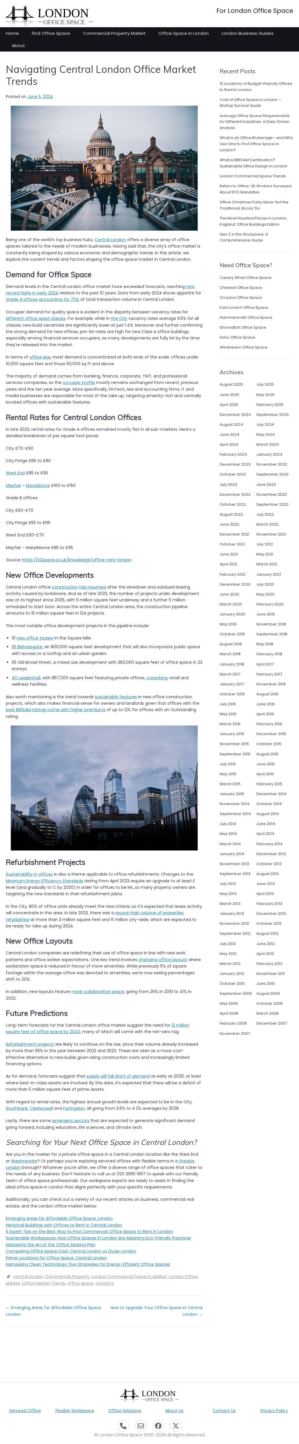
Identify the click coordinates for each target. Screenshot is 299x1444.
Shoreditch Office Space (243, 327)
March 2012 (230, 963)
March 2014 (230, 844)
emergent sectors (70, 1121)
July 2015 (228, 764)
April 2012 (265, 953)
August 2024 (231, 424)
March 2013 (230, 903)
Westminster (24, 1161)
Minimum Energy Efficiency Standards (44, 881)
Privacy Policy (274, 1411)
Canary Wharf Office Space (246, 277)
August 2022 (231, 514)
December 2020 (235, 584)
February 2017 (269, 674)
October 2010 (232, 983)
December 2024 (235, 414)
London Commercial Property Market (129, 1277)
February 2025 (270, 404)
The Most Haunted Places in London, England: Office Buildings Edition (253, 221)
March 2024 (267, 444)
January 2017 (232, 684)
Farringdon (74, 1108)
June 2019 (265, 614)
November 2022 (271, 494)
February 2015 (269, 784)
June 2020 (229, 594)
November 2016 (271, 684)
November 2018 (271, 624)
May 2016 (228, 714)
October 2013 (268, 864)
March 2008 (267, 1013)
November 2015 (234, 744)
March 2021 (266, 564)
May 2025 (265, 394)
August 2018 (231, 644)
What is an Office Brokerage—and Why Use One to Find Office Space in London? (256, 144)
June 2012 (265, 943)
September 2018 (271, 634)
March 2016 (230, 724)
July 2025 (265, 384)
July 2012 (228, 943)
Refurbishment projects (30, 1044)
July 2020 (265, 584)
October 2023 (233, 474)
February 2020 (270, 604)
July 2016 (228, 704)
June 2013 (265, 883)
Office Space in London (184, 33)
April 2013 (265, 893)
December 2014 (271, 794)
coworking (157, 678)
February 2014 (269, 844)
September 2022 (272, 504)
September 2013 (235, 874)
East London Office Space (244, 307)
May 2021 (264, 554)
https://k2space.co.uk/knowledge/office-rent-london (77, 560)
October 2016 (232, 694)
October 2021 (232, 544)
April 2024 (229, 444)
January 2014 (232, 854)
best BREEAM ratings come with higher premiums (55, 710)
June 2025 (229, 394)
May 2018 (264, 644)
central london (28, 1277)
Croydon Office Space (241, 297)
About (18, 45)
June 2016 (265, 704)
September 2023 (272, 474)
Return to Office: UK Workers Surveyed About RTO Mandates (255, 189)
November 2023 (271, 464)
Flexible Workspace (74, 1411)
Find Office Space (51, 33)
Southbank (17, 1108)
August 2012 (267, 933)
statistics (104, 1283)
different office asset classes (36, 318)
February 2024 (233, 454)
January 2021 (268, 574)
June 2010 (265, 983)
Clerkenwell (41, 1108)
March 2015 (230, 784)
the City (119, 318)
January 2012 (232, 973)
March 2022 (267, 524)
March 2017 (230, 674)
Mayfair (13, 485)
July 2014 (228, 823)
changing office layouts (162, 960)
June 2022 (229, 524)
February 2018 (269, 654)
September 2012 (235, 933)
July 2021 (264, 544)
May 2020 (265, 594)
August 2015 (267, 754)
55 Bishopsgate (27, 647)
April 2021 (228, 564)
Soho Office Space (237, 337)
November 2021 (271, 534)
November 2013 (234, 864)
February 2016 (269, 724)
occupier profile (79, 382)
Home (12, 33)
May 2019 (228, 624)
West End (15, 473)
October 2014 (269, 804)
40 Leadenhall (26, 678)
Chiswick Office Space (241, 287)
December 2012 (271, 913)
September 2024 (272, 414)
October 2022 (233, 504)
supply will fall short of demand (118, 1076)
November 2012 (234, 923)
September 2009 (236, 993)
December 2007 (271, 1023)
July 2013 (228, 883)
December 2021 (234, 534)
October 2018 (232, 634)
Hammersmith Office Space (246, 317)
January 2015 (232, 794)
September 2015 (235, 754)
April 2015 (265, 774)
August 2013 (267, 874)
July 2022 (265, 514)
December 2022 (235, 494)
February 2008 (233, 1023)
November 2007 (235, 1033)
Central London (110, 240)
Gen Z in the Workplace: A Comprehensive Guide (244, 237)
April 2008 (229, 1013)
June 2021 (229, 554)
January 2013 (232, 913)
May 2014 (228, 833)
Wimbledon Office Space (243, 347)
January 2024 (269, 454)
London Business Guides (248, 33)
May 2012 (228, 953)
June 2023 (266, 484)
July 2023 (228, 484)
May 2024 (265, 434)
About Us (174, 1411)
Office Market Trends (43, 1283)
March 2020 (231, 604)
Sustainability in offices (29, 874)
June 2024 (229, 434)
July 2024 (265, 424)
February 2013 (269, 903)
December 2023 (235, 464)
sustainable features (116, 697)
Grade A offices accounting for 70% (42, 299)
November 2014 (234, 804)
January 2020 (232, 614)
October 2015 (268, 744)
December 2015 (271, 734)
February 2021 (233, 574)
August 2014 (267, 814)
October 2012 (268, 923)
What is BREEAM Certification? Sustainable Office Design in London (253, 163)
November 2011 (270, 973)
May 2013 (228, 893)
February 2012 (269, 963)
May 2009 (229, 1003)
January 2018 (232, 664)
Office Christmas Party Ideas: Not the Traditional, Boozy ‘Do (254, 205)
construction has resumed (79, 587)
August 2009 (268, 993)
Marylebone (38, 485)
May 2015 (228, 774)
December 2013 (271, 854)
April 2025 (229, 404)
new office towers (35, 638)
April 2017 (265, 664)
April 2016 (265, 714)
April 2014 (265, 833)
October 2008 (269, 1003)
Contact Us (224, 1411)
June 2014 (265, 823)
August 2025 (231, 384)
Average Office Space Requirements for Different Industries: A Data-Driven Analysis (255, 122)
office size (40, 357)
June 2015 (265, 764)
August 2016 (267, 694)
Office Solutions (124, 1411)
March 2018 (230, 654)
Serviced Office (25, 1411)
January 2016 (232, 734)
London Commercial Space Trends (253, 176)
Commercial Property (67, 1277)
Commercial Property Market (114, 33)
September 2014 (235, 814)
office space (80, 1283)
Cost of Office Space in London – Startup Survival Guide (250, 103)
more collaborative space (98, 991)
